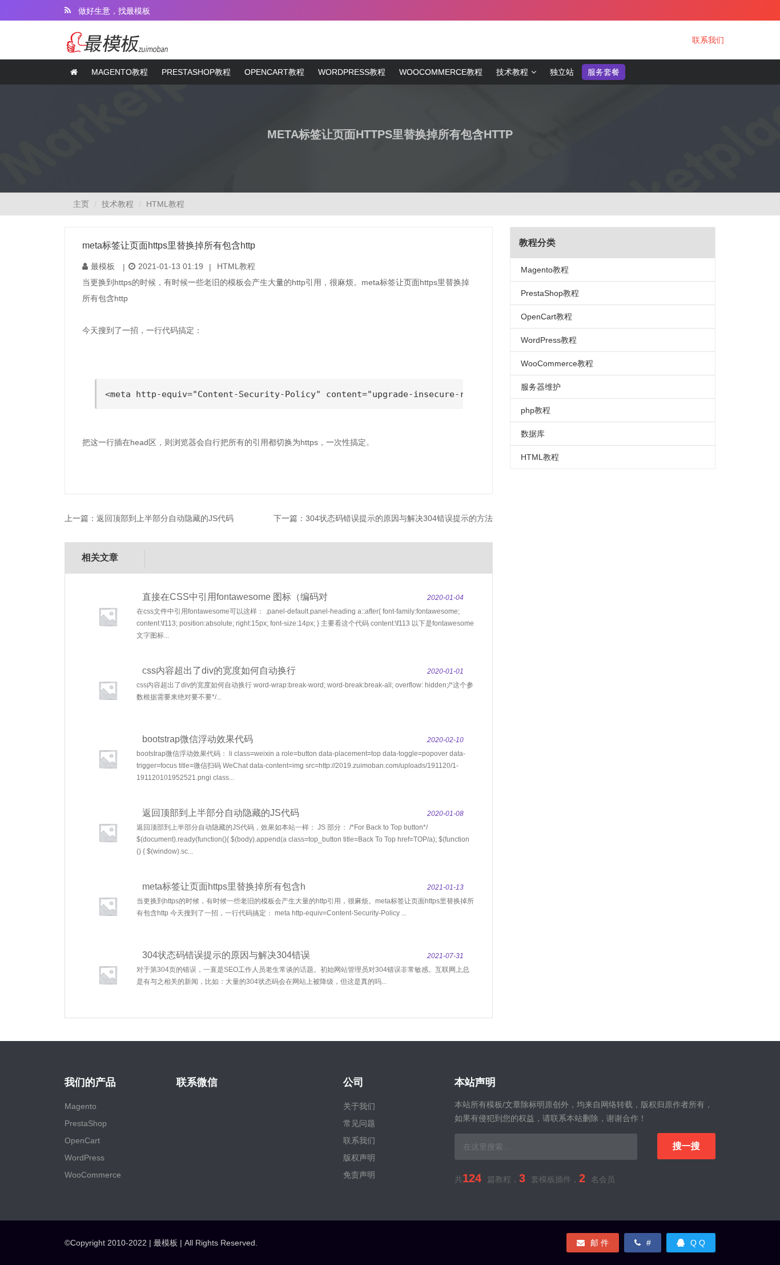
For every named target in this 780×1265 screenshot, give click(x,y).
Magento (81, 1106)
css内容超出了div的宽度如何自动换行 (219, 670)
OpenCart (82, 1140)
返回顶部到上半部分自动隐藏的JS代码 (165, 518)
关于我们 (359, 1106)
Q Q (697, 1242)
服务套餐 (604, 72)
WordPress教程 (549, 340)
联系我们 (708, 40)
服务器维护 (541, 386)
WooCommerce (93, 1174)
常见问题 (359, 1123)
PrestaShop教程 (550, 293)
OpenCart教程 (546, 316)
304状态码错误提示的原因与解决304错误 (226, 955)
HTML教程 (165, 204)
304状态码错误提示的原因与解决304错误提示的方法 (399, 518)
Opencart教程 (274, 72)
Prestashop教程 (196, 72)
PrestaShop (86, 1123)
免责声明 (359, 1174)
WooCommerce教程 (441, 72)
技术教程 (512, 72)
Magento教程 (119, 72)
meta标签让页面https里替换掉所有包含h (223, 886)
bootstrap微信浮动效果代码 (197, 739)
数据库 (533, 433)
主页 (81, 204)
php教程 (535, 410)
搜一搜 (686, 1146)
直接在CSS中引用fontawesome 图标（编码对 (235, 597)
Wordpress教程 (351, 72)
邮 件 (599, 1242)
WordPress (84, 1157)
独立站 (562, 72)
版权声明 (359, 1157)
